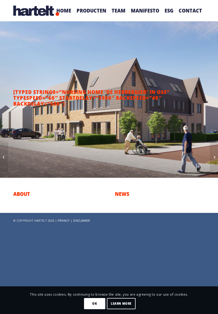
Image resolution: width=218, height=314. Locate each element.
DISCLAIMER (81, 220)
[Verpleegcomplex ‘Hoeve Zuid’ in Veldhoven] (4, 157)
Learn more (121, 303)
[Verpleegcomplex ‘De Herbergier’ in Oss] (214, 157)
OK (94, 303)
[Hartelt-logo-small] (36, 10)
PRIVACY (64, 220)
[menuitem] (64, 10)
